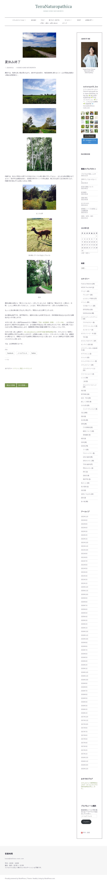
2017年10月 (84, 724)
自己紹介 (33, 20)
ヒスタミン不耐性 (88, 298)
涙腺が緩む (84, 198)
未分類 (83, 420)
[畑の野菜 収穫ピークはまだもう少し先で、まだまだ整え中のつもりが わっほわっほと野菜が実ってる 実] (91, 122)
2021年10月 (84, 550)
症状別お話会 (87, 313)
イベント (16, 368)
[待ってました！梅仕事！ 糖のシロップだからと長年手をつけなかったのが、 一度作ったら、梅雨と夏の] (91, 126)
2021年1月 (84, 583)
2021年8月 (84, 557)
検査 (82, 438)
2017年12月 (84, 717)
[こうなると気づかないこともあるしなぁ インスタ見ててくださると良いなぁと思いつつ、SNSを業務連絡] (83, 122)
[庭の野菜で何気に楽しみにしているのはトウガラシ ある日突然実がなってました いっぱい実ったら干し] (87, 122)
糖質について (87, 431)
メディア (64, 23)
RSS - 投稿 (86, 832)
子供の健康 (86, 464)
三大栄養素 (86, 427)
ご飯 (84, 381)
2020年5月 (84, 613)
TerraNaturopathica (53, 6)
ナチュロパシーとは (18, 20)
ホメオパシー (87, 330)
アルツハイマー (87, 453)
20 (92, 245)
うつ (84, 449)
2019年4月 (84, 661)
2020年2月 (84, 624)
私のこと (84, 483)
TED (84, 337)
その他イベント (87, 306)
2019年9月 (84, 642)
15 (96, 242)
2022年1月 (84, 539)
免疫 (82, 390)
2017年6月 (84, 735)
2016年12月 (84, 757)
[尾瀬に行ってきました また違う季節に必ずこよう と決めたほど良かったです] (91, 117)
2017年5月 (84, 739)
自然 (82, 490)
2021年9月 (84, 553)
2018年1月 (84, 713)
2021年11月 (84, 546)
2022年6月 (84, 527)
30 (82, 251)
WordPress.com (49, 878)
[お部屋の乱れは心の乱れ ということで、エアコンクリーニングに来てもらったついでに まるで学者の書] (96, 122)
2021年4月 (84, 572)
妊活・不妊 (84, 398)
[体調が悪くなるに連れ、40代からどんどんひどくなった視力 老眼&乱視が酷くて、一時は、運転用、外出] (96, 126)
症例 (82, 442)
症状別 (83, 446)
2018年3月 (84, 705)
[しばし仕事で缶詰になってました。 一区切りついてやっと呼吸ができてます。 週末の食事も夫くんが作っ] (87, 113)
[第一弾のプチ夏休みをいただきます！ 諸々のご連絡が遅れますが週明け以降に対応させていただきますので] (96, 117)
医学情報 (84, 394)
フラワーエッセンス (89, 326)
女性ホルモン (87, 460)
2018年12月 (84, 672)
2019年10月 (84, 639)
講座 (82, 498)
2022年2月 (84, 535)
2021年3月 (84, 576)
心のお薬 (84, 405)
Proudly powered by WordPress (15, 878)
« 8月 (82, 253)
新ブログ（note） (54, 20)
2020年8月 (84, 602)
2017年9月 (84, 728)
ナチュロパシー (86, 365)
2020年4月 (84, 616)
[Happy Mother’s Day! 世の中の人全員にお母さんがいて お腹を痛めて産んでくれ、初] (91, 131)
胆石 (84, 472)
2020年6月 (84, 609)
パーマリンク (27, 368)
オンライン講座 (86, 344)
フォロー (86, 822)
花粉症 (85, 475)
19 (89, 245)
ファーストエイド (86, 374)
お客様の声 (88, 20)
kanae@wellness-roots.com (14, 858)
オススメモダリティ (87, 341)
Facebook (85, 154)
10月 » (88, 253)
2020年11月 (84, 590)
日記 (21, 368)
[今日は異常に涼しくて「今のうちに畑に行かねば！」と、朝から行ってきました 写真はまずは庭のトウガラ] (96, 113)
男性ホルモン (87, 468)
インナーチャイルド (89, 409)
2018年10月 (84, 680)
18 (87, 245)
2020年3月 (84, 620)
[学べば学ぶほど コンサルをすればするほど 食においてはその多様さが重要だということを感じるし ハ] (83, 131)
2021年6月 (84, 565)
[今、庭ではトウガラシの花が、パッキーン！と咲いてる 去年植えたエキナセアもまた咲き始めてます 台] (87, 126)
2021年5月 (84, 568)
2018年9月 (84, 683)
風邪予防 (85, 479)
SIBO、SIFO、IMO (87, 216)
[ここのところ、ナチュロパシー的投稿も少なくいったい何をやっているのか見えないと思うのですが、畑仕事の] (83, 117)
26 (89, 248)
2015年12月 (84, 768)
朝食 (82, 416)
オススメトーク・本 (87, 333)
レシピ (83, 377)
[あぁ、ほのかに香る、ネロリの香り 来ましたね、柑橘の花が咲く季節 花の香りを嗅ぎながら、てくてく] (96, 131)
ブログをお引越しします (88, 174)
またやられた (85, 203)
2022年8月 (84, 524)
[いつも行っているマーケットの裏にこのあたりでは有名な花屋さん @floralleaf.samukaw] (87, 131)
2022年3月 (84, 531)
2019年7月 (84, 650)
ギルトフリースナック (90, 385)
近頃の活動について (87, 187)
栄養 (82, 424)
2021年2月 (84, 579)
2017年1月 (84, 754)
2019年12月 (84, 631)
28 (94, 248)
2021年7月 (84, 561)
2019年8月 (84, 646)
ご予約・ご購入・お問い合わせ (49, 23)
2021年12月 (84, 542)
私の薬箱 (84, 486)
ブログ (43, 20)
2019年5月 (84, 657)
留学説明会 (86, 309)
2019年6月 (84, 654)
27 (92, 248)
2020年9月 (84, 598)
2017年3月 (84, 746)
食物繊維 (85, 435)
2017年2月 (84, 750)
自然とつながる (86, 494)
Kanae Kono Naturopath (26, 67)
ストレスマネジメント (88, 361)
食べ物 (83, 501)
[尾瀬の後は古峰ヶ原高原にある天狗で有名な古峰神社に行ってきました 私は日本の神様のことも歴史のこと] (87, 117)
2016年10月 (84, 765)
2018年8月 (84, 687)
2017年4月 (84, 743)
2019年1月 (84, 668)
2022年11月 (84, 516)
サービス (67, 20)
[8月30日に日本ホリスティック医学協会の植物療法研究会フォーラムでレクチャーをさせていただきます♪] (83, 113)
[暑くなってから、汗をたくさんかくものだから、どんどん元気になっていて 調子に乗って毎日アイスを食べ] (91, 113)
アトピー (84, 291)
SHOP (79, 20)
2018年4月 (84, 702)
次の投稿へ (22, 385)
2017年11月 (84, 720)
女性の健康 (86, 457)
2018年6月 (84, 694)
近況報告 (84, 192)
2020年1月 (84, 628)
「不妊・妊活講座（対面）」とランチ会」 (51, 322)
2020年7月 (84, 605)
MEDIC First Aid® (86, 287)
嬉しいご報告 (85, 401)
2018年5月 (84, 698)
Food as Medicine (86, 284)
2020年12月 (84, 587)
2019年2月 (84, 665)
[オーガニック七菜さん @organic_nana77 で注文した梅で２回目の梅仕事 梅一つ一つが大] (83, 126)
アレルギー (86, 295)
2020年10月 (84, 594)
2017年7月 (84, 731)
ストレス (84, 357)
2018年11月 (84, 676)
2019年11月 (84, 635)
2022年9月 (84, 520)
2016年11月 (84, 761)
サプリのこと (85, 353)
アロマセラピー (87, 322)
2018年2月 (84, 709)
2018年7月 (84, 691)
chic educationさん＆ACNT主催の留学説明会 (39, 332)
